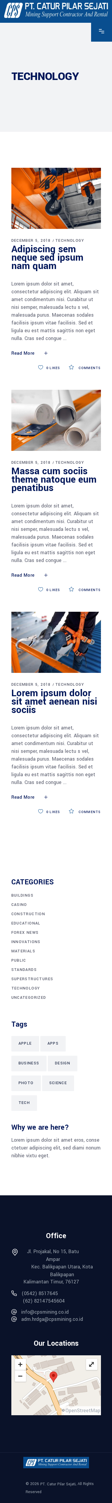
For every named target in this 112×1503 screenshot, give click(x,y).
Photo (26, 1083)
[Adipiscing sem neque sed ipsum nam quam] (56, 198)
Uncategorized (28, 997)
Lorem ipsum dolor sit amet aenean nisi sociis (54, 701)
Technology (69, 240)
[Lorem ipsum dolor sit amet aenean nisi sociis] (56, 642)
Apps (53, 1043)
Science (58, 1083)
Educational (26, 923)
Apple (25, 1043)
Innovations (26, 942)
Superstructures (32, 979)
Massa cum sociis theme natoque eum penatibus (53, 479)
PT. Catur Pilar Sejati (58, 1484)
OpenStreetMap (82, 1410)
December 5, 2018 (31, 240)
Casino (19, 904)
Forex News (25, 932)
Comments (89, 368)
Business (29, 1063)
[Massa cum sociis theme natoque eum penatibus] (56, 420)
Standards (24, 969)
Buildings (22, 895)
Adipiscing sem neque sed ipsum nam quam (47, 257)
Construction (28, 914)
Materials (23, 951)
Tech (24, 1102)
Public (18, 960)
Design (62, 1063)
